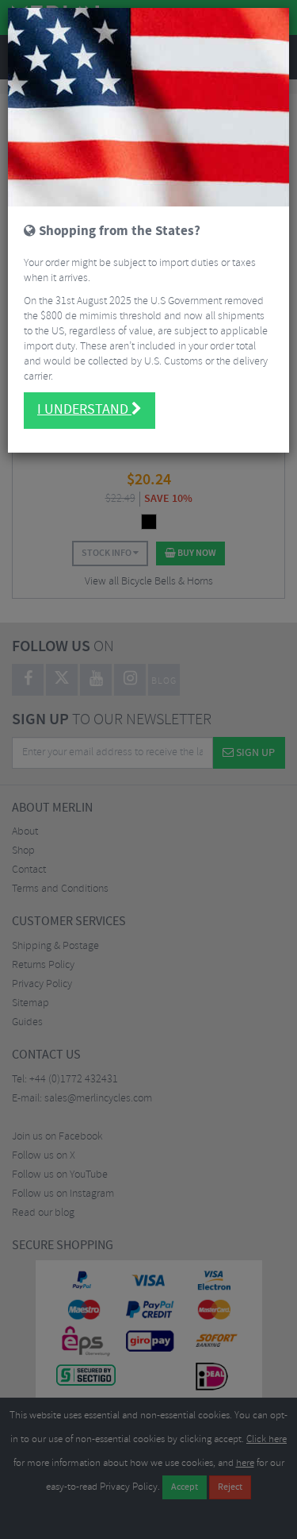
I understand (84, 409)
